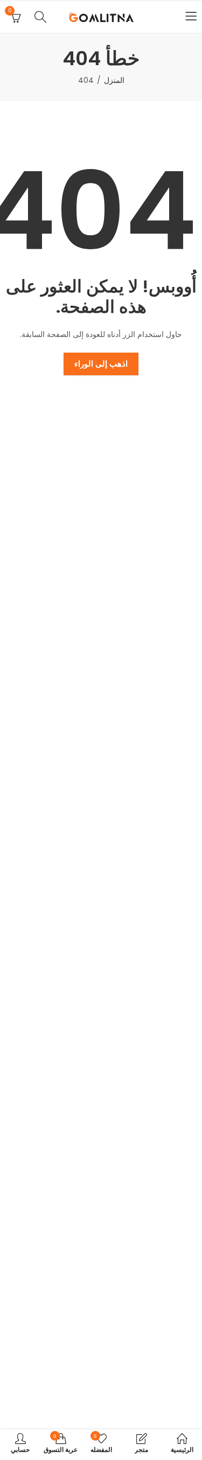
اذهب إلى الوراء (101, 363)
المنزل (114, 80)
